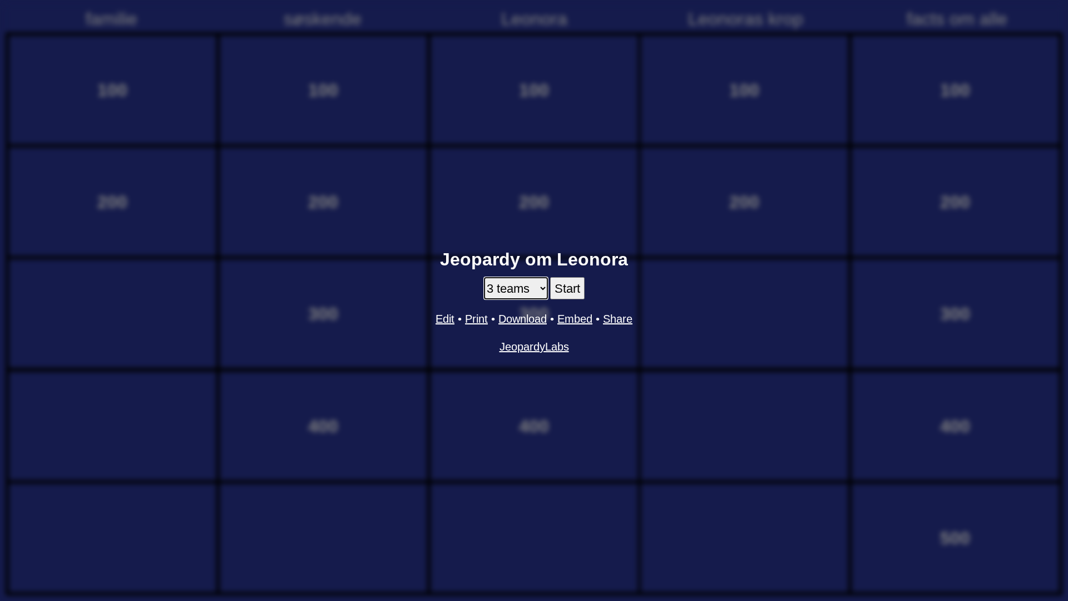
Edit (445, 319)
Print (476, 319)
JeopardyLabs (534, 347)
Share (617, 319)
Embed (574, 319)
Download (522, 319)
